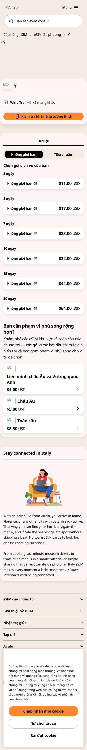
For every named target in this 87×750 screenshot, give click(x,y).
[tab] (43, 141)
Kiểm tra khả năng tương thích (46, 116)
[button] (76, 7)
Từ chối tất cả (43, 723)
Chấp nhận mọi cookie (43, 711)
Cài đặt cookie (43, 735)
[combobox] (43, 21)
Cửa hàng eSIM (15, 34)
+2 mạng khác (44, 102)
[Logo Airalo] (14, 8)
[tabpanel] (43, 230)
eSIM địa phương (47, 34)
